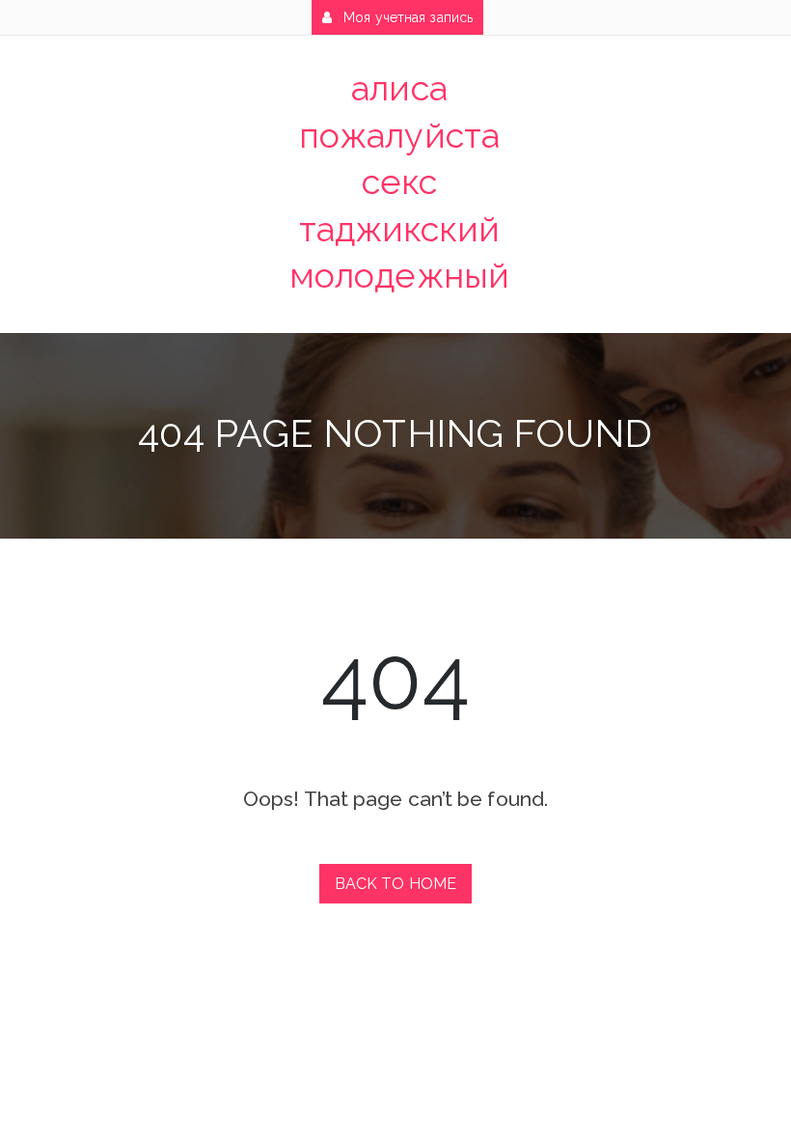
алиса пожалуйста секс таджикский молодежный (399, 181)
